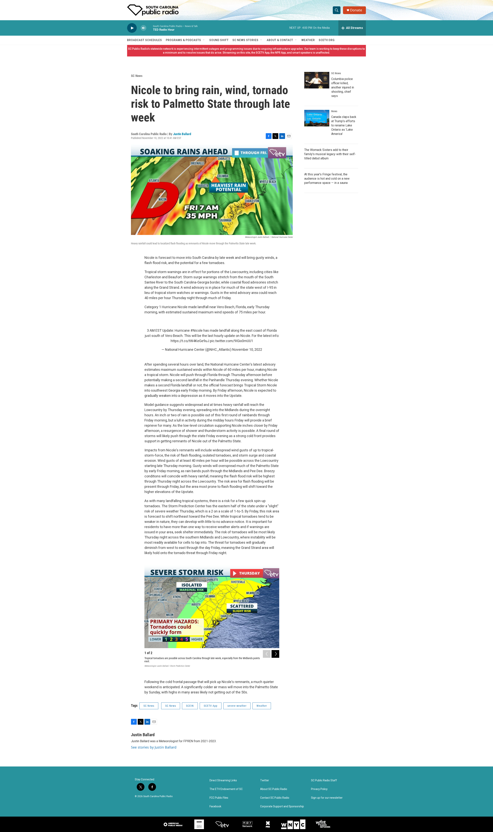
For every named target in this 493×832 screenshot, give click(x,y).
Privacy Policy (319, 789)
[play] (132, 28)
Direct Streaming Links (223, 780)
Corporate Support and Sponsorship (282, 806)
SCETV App (210, 705)
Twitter (264, 780)
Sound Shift (219, 40)
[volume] (143, 28)
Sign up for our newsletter (327, 797)
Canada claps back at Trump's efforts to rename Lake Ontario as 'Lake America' (343, 125)
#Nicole (196, 330)
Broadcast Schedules (144, 40)
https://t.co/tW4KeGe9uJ (190, 341)
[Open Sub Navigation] (203, 40)
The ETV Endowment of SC (226, 789)
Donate (356, 10)
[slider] (149, 28)
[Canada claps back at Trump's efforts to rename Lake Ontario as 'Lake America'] (316, 118)
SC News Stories (245, 40)
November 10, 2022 (247, 349)
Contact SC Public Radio (274, 797)
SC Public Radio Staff (324, 780)
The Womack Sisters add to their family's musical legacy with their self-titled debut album (330, 154)
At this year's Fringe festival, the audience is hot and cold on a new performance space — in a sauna (327, 178)
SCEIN (190, 705)
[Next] (275, 654)
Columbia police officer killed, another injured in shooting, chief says (342, 87)
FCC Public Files (219, 797)
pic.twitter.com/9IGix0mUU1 (231, 341)
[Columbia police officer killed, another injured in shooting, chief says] (316, 80)
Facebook (215, 806)
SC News (137, 76)
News (334, 111)
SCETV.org (327, 40)
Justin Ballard (182, 134)
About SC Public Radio (273, 789)
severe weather (236, 705)
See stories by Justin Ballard (153, 747)
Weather (308, 40)
